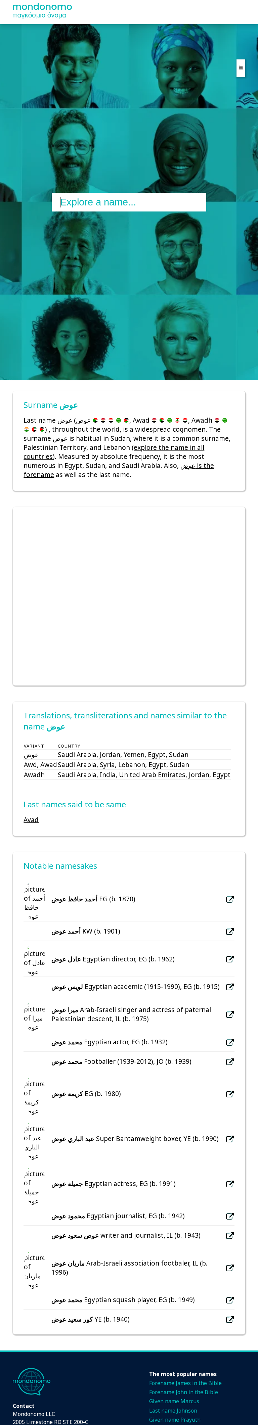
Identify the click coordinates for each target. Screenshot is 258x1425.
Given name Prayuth (175, 1419)
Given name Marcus (174, 1401)
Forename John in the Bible (183, 1392)
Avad (31, 819)
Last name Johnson (173, 1410)
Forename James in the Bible (185, 1383)
